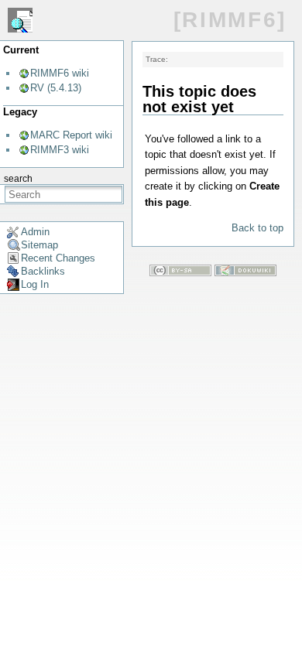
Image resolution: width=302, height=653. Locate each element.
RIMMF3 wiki (59, 150)
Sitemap (39, 245)
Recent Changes (58, 258)
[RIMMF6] (230, 20)
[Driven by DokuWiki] (245, 273)
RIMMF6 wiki (59, 73)
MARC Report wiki (71, 135)
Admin (35, 232)
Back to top (257, 228)
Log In (35, 284)
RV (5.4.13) (55, 88)
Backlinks (43, 271)
